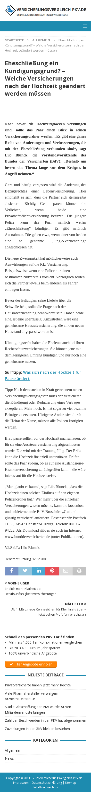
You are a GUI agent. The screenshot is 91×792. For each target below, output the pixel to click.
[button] (84, 26)
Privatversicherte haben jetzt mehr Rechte (38, 685)
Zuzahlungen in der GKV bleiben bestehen (37, 728)
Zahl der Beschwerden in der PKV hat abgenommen (45, 720)
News (9, 758)
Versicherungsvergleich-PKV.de (61, 778)
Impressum (21, 783)
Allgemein (12, 750)
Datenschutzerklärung (47, 783)
